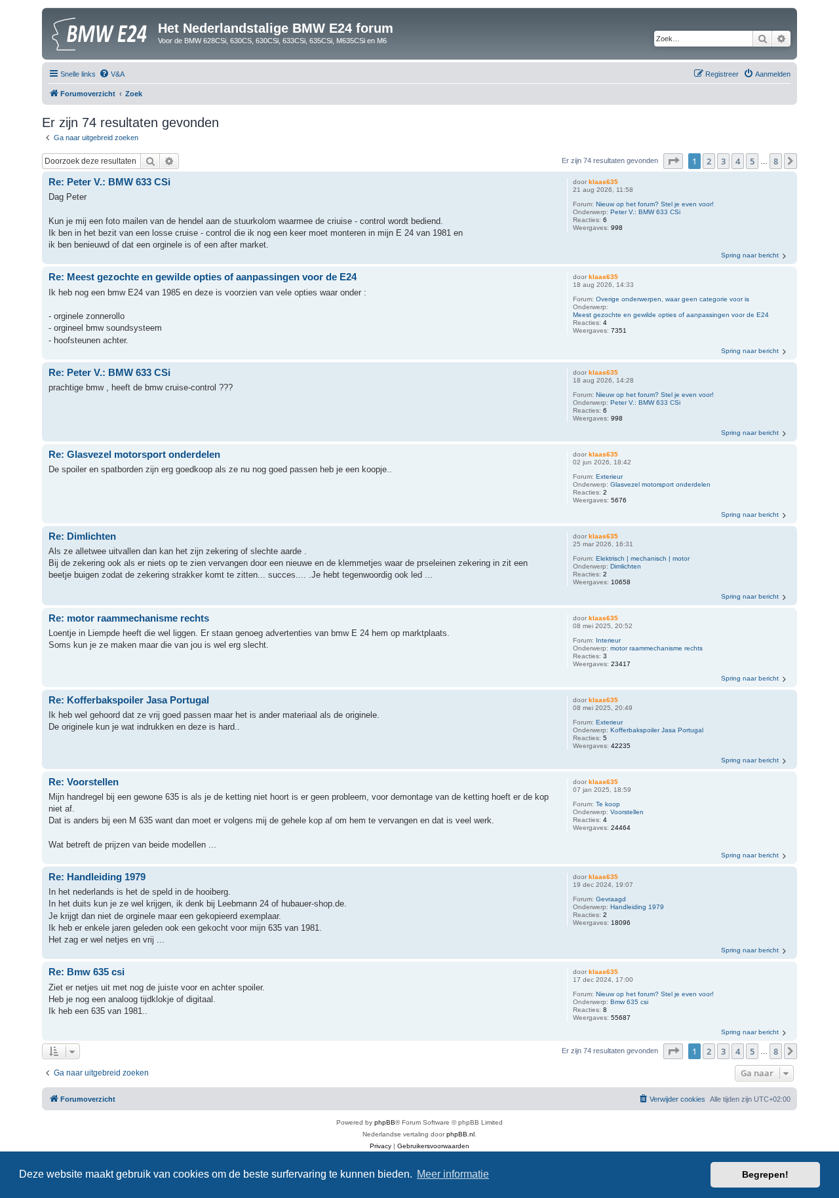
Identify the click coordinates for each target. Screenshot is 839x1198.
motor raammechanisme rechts (656, 648)
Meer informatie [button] (453, 1174)
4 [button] (737, 161)
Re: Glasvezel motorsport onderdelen (134, 454)
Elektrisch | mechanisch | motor (643, 558)
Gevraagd (611, 899)
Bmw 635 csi (629, 1001)
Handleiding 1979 (637, 906)
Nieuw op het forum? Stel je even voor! (655, 204)
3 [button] (723, 161)
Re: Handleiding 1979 (97, 876)
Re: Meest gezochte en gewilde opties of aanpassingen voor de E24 (203, 276)
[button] (673, 161)
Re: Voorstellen (84, 781)
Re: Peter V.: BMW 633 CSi (109, 181)
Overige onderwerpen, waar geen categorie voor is (672, 299)
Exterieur (609, 476)
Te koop (608, 804)
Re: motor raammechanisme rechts (129, 618)
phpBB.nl (460, 1134)
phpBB (384, 1122)
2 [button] (709, 161)
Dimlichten (625, 566)
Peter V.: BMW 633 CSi (645, 211)
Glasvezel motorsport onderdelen (660, 484)
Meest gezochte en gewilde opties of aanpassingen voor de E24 (671, 314)
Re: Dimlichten (82, 536)
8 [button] (775, 161)
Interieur (608, 640)
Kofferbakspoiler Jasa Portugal (656, 730)
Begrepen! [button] (765, 1174)
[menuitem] (112, 74)
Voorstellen (627, 811)
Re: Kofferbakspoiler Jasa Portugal (129, 699)
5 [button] (752, 161)
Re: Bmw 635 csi (87, 971)
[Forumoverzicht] (101, 32)
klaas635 (603, 181)
